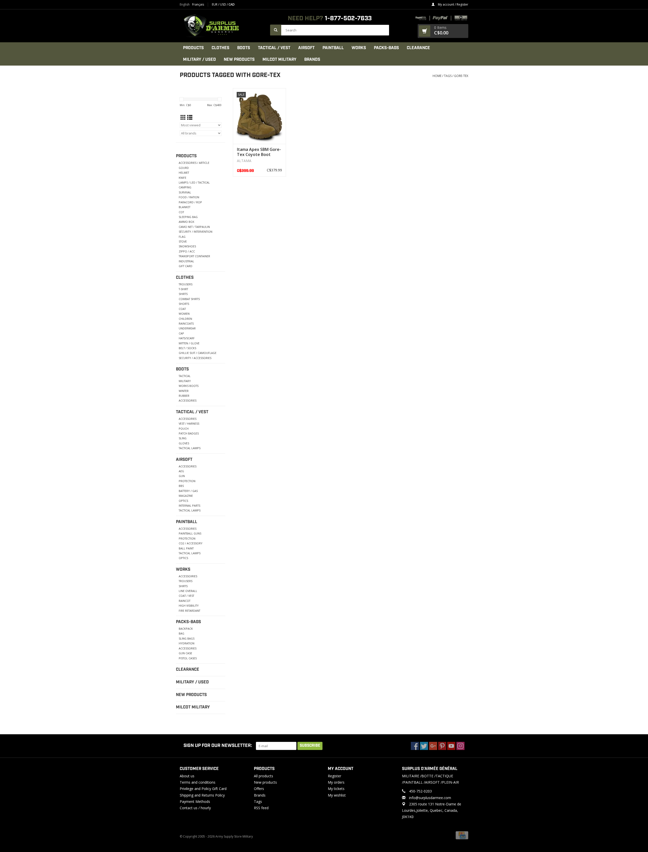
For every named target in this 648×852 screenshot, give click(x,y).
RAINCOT (184, 601)
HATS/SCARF (187, 338)
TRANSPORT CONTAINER (194, 256)
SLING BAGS (186, 638)
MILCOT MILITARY (279, 59)
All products (263, 776)
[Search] (275, 30)
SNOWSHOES (187, 246)
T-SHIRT (183, 289)
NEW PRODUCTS (239, 59)
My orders (336, 782)
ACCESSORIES (187, 400)
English (185, 5)
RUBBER (184, 396)
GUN (182, 476)
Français (198, 5)
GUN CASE (185, 653)
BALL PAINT (186, 548)
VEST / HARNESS (189, 423)
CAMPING (185, 187)
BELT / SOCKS (187, 348)
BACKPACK (186, 628)
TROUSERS (185, 284)
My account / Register (452, 4)
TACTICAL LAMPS (189, 448)
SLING (183, 438)
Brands (312, 59)
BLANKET (184, 207)
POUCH (184, 428)
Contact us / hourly (195, 807)
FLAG (182, 237)
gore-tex (461, 76)
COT (181, 212)
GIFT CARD (185, 266)
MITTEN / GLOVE (189, 343)
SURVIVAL (185, 192)
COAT (182, 309)
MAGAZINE (186, 496)
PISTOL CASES (188, 658)
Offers (259, 788)
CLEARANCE (418, 48)
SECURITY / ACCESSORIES (195, 358)
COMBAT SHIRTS (189, 299)
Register (334, 776)
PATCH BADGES (189, 433)
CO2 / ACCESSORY (190, 543)
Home (437, 76)
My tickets (336, 788)
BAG (181, 633)
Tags (448, 76)
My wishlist (337, 795)
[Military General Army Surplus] (222, 25)
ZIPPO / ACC (187, 251)
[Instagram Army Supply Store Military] (460, 746)
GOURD (184, 168)
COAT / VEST (186, 596)
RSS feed (261, 807)
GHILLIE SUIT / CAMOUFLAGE (197, 353)
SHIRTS (183, 294)
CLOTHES (220, 48)
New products (265, 782)
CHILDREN (185, 319)
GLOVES (184, 443)
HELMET (184, 172)
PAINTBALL (333, 48)
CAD (232, 4)
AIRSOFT (306, 48)
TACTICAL (185, 376)
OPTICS (183, 501)
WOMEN (184, 313)
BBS (181, 486)
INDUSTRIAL (186, 261)
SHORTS (184, 304)
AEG (181, 471)
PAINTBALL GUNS (190, 533)
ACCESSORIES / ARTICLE (194, 163)
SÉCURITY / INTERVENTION (195, 231)
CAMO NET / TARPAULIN (194, 227)
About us (187, 776)
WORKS (359, 48)
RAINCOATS (186, 323)
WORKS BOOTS (188, 386)
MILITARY (185, 381)
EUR (215, 4)
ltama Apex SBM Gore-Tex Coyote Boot (259, 152)
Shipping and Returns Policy (202, 795)
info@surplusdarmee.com (430, 797)
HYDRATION (186, 643)
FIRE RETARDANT (189, 610)
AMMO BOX (186, 222)
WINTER (184, 391)
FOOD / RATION (189, 197)
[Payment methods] (462, 835)
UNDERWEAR (187, 328)
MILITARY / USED (199, 59)
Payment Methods (195, 801)
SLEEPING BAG (188, 217)
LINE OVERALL (188, 591)
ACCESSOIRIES (188, 576)
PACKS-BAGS (386, 48)
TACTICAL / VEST (274, 48)
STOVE (183, 241)
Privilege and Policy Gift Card (203, 788)
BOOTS (243, 48)
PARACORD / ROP (190, 202)
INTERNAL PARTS (189, 505)
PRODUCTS (193, 48)
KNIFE (182, 178)
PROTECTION (187, 481)
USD (223, 4)
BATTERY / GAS (188, 491)
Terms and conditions (197, 782)
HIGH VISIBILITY (189, 605)
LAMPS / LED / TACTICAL (194, 182)
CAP (181, 333)
